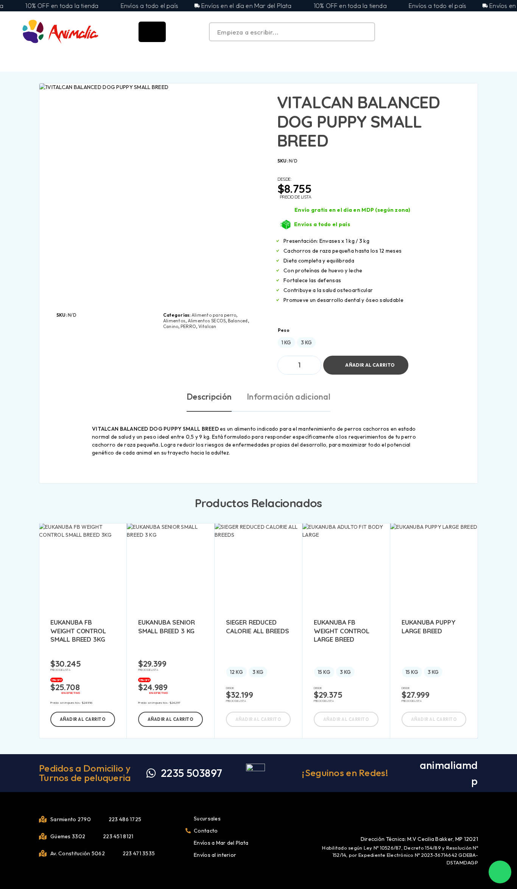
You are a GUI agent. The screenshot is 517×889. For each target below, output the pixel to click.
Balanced (238, 320)
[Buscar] (460, 32)
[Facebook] (463, 818)
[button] (82, 719)
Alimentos (174, 320)
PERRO (188, 326)
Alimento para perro (214, 315)
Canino (170, 326)
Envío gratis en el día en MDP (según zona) (352, 209)
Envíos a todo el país (322, 224)
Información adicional (288, 396)
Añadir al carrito (369, 362)
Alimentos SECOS (207, 320)
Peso (284, 330)
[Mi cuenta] (477, 32)
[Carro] (495, 31)
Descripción (209, 396)
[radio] (286, 342)
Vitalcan (207, 326)
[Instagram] (475, 818)
